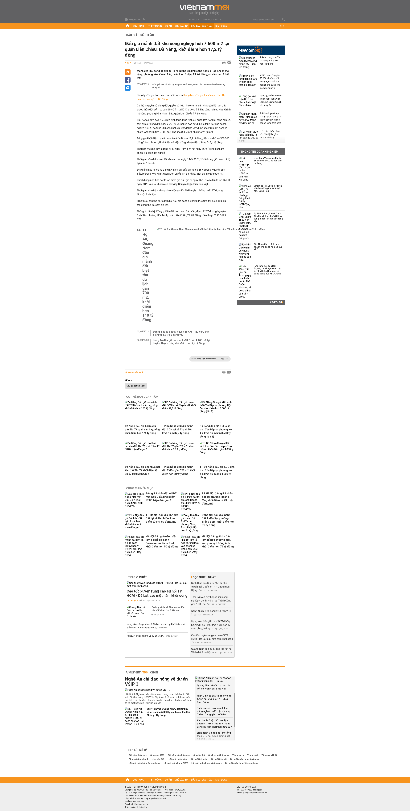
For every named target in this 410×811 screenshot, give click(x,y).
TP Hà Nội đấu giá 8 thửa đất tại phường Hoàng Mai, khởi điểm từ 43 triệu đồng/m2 (218, 498)
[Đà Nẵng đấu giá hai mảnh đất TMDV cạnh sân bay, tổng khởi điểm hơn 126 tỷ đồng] (142, 408)
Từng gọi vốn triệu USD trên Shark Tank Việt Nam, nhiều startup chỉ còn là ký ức (271, 100)
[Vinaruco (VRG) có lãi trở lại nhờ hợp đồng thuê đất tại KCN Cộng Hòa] (245, 197)
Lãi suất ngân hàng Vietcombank (241, 763)
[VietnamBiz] (251, 49)
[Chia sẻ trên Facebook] (128, 80)
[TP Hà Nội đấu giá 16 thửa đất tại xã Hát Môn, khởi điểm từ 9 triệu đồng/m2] (134, 523)
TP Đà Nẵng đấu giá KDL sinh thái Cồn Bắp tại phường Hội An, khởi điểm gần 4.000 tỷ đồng (217, 472)
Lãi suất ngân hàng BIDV (176, 763)
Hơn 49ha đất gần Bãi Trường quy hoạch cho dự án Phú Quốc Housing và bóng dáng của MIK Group (267, 270)
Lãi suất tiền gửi (219, 759)
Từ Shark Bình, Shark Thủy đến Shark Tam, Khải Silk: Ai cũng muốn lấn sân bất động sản (268, 217)
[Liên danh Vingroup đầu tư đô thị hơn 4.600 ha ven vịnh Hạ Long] (245, 169)
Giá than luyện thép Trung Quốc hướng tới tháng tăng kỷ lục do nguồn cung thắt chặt (270, 118)
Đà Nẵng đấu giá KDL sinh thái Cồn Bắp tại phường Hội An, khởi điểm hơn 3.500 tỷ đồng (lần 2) (216, 431)
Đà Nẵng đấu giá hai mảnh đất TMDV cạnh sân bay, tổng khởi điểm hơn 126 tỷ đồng (142, 429)
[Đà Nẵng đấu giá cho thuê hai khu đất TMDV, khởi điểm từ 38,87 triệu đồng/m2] (142, 449)
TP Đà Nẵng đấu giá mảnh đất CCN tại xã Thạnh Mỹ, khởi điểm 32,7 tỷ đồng (177, 429)
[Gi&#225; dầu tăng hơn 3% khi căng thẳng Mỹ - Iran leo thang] (248, 62)
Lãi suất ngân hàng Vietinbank (206, 763)
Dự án (168, 26)
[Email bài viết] (228, 63)
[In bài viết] (223, 63)
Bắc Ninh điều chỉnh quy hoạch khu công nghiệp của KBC (268, 247)
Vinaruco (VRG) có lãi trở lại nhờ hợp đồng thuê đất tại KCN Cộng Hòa (268, 188)
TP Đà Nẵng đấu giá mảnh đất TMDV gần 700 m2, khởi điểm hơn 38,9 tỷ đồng (178, 470)
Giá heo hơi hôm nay (218, 755)
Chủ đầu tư (181, 26)
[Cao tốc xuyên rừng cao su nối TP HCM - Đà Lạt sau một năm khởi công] (157, 584)
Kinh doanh (221, 26)
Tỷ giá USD (252, 755)
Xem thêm (276, 302)
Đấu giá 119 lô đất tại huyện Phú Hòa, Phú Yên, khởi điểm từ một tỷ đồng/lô (188, 86)
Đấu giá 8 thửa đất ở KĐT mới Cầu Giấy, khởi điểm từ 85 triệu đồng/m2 (161, 497)
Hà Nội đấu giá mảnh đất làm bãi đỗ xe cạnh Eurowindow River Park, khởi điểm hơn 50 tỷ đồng (162, 541)
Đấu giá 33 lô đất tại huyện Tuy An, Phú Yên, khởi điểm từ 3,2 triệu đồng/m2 (181, 333)
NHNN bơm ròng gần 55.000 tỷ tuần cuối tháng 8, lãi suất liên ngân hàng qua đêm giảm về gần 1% (270, 81)
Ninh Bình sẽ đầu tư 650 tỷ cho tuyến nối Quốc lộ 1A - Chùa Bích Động (210, 587)
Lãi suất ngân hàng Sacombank (144, 763)
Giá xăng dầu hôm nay (179, 755)
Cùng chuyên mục (139, 488)
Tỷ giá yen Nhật (269, 755)
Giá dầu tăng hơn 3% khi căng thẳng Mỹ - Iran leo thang (270, 60)
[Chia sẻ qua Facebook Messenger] (128, 88)
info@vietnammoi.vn (140, 804)
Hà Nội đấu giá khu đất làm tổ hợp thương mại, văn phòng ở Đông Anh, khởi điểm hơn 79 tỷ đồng (218, 541)
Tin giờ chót (137, 577)
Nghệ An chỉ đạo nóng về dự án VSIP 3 (146, 636)
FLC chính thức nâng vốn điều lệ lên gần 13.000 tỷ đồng (270, 134)
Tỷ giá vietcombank (138, 759)
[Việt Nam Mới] (205, 9)
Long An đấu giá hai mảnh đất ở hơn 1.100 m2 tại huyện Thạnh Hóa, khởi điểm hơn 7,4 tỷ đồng (181, 342)
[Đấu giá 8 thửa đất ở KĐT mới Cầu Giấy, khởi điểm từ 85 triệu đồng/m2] (134, 501)
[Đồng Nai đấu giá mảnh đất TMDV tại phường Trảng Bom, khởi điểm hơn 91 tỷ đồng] (190, 523)
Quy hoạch (139, 26)
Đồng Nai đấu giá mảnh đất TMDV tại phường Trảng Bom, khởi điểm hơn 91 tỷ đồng (218, 520)
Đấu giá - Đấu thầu (201, 26)
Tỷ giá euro (238, 755)
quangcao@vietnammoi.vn (255, 793)
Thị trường (155, 26)
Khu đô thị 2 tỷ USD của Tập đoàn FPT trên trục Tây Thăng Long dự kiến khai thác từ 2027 (214, 723)
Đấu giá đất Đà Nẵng (136, 386)
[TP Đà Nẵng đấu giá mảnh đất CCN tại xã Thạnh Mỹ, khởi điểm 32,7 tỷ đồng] (179, 408)
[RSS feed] (144, 19)
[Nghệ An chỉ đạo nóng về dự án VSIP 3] (159, 689)
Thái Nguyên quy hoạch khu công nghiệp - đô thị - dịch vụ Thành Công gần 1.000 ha (211, 601)
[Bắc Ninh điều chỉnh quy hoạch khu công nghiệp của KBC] (245, 252)
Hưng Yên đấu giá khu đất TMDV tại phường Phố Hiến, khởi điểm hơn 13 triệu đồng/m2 (211, 625)
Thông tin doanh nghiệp (259, 151)
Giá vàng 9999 (157, 755)
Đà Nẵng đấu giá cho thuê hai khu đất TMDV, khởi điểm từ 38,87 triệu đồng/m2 (142, 470)
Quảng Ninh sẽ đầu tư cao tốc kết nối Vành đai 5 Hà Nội (168, 609)
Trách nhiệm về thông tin (136, 807)
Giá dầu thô (199, 755)
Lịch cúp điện (158, 759)
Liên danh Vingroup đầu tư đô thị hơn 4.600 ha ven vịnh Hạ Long (268, 160)
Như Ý (128, 63)
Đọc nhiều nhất (204, 577)
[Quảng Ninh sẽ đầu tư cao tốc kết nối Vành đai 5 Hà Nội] (136, 612)
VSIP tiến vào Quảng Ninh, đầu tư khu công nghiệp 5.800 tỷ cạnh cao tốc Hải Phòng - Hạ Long (168, 712)
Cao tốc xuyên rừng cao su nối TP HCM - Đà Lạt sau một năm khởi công (157, 593)
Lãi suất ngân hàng (178, 759)
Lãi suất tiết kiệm (199, 759)
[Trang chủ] (127, 26)
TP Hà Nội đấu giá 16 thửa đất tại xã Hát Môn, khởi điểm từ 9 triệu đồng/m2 (162, 518)
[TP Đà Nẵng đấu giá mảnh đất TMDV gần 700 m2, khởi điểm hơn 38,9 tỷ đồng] (179, 449)
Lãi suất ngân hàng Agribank (244, 759)
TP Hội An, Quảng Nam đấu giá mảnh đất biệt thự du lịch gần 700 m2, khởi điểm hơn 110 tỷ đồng (147, 275)
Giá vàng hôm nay (138, 755)
